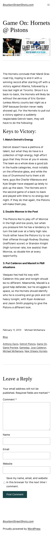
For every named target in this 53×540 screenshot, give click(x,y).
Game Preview (10, 347)
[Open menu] (48, 5)
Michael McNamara (13, 351)
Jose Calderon (38, 347)
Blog (5, 337)
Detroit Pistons (28, 344)
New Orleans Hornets (36, 351)
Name (6, 434)
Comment (10, 399)
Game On (42, 344)
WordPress (34, 528)
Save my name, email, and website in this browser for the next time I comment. (26, 482)
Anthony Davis (10, 344)
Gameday (24, 347)
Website (7, 463)
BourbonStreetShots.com (18, 4)
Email (6, 449)
